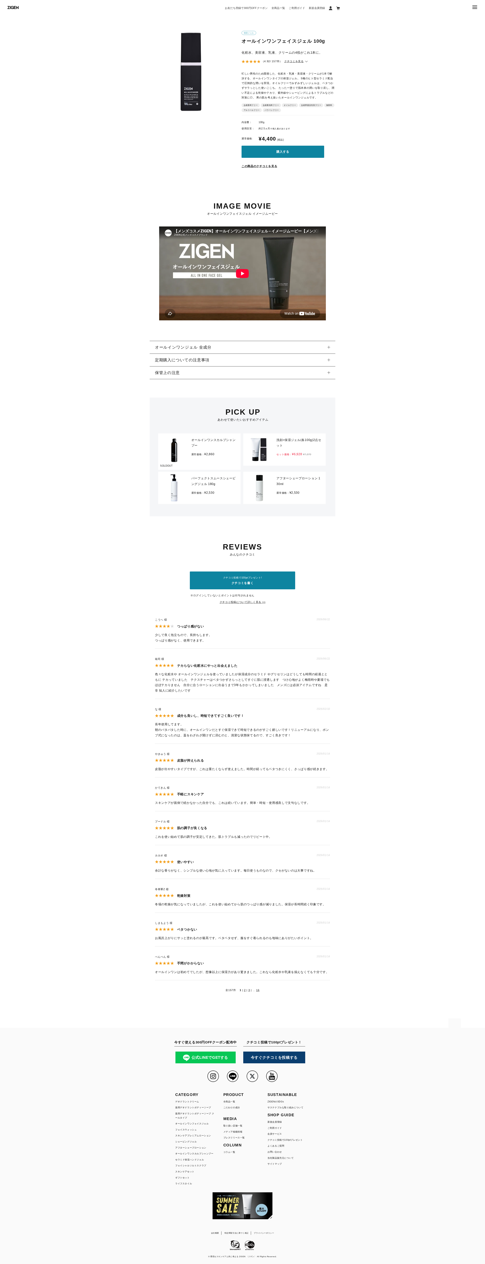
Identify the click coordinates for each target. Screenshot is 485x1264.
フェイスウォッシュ (186, 1129)
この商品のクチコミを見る (259, 166)
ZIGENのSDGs (276, 1101)
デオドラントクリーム (187, 1101)
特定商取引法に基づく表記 (237, 1233)
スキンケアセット (184, 1171)
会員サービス (275, 1134)
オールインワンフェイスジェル (192, 1123)
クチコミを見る (294, 61)
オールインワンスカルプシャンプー (194, 1153)
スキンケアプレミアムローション (193, 1135)
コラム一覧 (229, 1152)
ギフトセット (182, 1177)
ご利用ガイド (297, 7)
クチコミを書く (242, 580)
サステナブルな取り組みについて (285, 1107)
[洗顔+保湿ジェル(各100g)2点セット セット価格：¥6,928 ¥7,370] (284, 435)
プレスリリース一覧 (234, 1137)
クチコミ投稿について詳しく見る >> (243, 602)
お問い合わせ (275, 1152)
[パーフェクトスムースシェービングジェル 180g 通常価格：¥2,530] (199, 473)
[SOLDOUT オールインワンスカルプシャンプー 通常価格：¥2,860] (199, 435)
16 (257, 990)
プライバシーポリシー (264, 1233)
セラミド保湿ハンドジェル (189, 1159)
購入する (282, 151)
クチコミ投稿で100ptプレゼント (285, 1140)
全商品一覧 (278, 7)
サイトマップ (275, 1164)
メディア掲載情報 (232, 1131)
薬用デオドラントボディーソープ (193, 1107)
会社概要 (215, 1233)
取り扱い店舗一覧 (232, 1125)
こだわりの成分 (231, 1107)
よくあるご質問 (276, 1146)
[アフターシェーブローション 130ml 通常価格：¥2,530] (284, 473)
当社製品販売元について (281, 1158)
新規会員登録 (317, 7)
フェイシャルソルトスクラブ (190, 1165)
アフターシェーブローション (190, 1147)
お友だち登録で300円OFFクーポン (246, 7)
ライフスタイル (183, 1183)
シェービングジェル (186, 1141)
